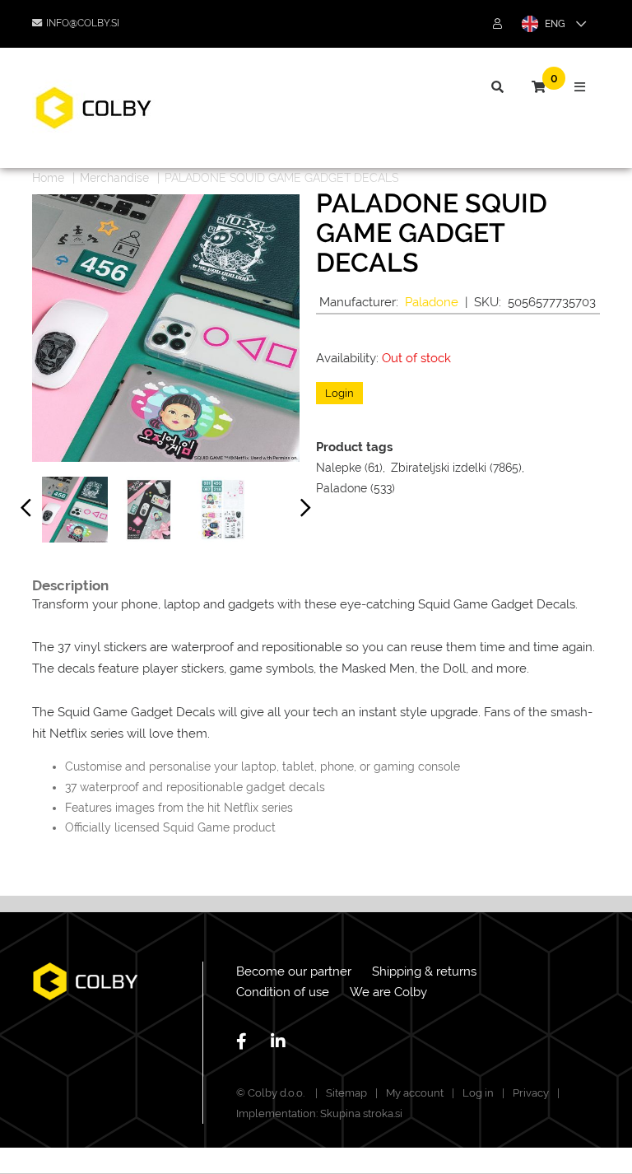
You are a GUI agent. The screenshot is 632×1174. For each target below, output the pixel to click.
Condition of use (282, 992)
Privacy (531, 1093)
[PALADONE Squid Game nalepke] (75, 510)
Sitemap (346, 1093)
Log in (478, 1093)
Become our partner (293, 971)
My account (415, 1093)
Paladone (431, 302)
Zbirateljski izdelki (438, 467)
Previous (26, 511)
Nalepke (338, 467)
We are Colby (388, 992)
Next (306, 511)
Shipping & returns (424, 971)
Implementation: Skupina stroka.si (319, 1113)
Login (339, 393)
